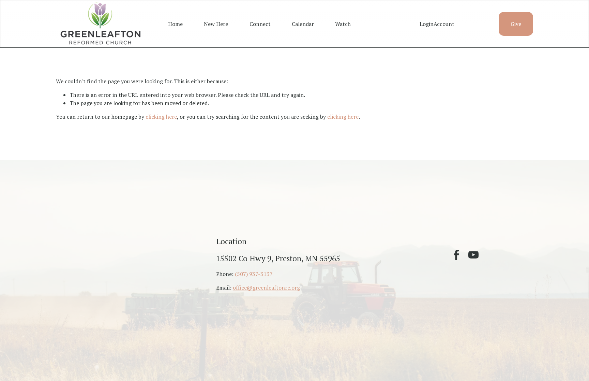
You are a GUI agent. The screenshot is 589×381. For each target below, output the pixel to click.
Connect (260, 24)
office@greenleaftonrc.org (266, 287)
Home (175, 24)
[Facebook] (456, 254)
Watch (343, 24)
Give (516, 24)
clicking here (161, 116)
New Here (216, 24)
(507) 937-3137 (254, 274)
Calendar (303, 24)
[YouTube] (473, 254)
